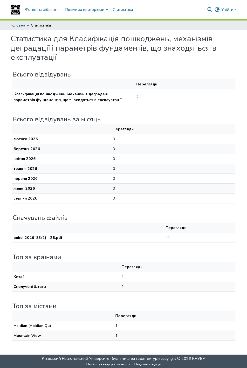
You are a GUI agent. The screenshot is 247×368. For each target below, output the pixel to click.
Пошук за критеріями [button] (84, 9)
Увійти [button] (227, 9)
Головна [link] (18, 25)
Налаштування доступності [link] (108, 364)
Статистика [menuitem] (123, 9)
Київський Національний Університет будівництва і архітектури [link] (101, 358)
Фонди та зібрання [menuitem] (42, 9)
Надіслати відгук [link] (147, 364)
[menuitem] (86, 9)
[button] (15, 9)
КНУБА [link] (199, 358)
